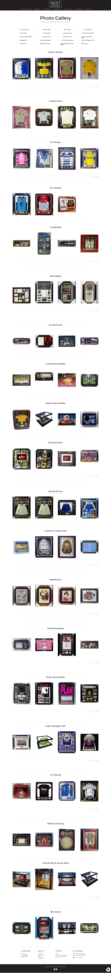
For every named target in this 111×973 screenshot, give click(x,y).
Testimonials (41, 958)
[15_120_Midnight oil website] (89, 704)
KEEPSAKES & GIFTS (79, 9)
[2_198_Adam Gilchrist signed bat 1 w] (67, 254)
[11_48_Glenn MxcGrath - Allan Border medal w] (89, 128)
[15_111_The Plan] (67, 704)
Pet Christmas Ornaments (61, 955)
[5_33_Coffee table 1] (67, 391)
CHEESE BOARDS (57, 9)
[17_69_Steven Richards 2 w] (89, 802)
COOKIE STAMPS (67, 9)
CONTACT (47, 966)
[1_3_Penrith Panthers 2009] (22, 169)
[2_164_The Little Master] (44, 254)
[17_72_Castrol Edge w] (44, 802)
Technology (41, 955)
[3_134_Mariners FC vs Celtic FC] (44, 79)
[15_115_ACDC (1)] (44, 704)
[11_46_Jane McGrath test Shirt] (22, 128)
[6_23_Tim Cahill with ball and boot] (22, 430)
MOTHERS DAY (37, 9)
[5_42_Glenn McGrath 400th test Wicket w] (22, 391)
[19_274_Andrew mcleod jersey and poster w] (67, 215)
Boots (85, 43)
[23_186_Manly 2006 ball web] (67, 890)
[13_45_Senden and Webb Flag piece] (89, 655)
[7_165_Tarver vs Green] (44, 469)
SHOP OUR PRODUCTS (56, 966)
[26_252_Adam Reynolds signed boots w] (22, 939)
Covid (56, 953)
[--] (67, 169)
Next (96, 86)
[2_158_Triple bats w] (89, 254)
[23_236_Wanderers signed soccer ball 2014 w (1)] (22, 890)
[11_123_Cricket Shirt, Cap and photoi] (44, 128)
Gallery (39, 956)
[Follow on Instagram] (56, 969)
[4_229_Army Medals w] (67, 303)
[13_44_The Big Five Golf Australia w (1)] (67, 655)
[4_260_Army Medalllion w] (89, 303)
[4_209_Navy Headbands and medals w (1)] (44, 303)
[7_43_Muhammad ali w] (89, 465)
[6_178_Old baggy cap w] (89, 430)
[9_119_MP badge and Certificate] (44, 352)
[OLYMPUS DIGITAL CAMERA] (44, 169)
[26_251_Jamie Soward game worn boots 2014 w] (44, 939)
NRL (82, 43)
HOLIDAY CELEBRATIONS (25, 9)
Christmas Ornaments (60, 956)
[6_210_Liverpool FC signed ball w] (67, 430)
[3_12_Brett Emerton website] (22, 79)
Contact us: (23, 953)
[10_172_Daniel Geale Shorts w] (67, 518)
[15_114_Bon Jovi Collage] (22, 704)
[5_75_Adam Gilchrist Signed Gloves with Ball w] (89, 391)
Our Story (40, 953)
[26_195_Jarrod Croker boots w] (89, 939)
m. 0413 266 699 (24, 956)
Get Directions (79, 957)
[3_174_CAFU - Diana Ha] (89, 79)
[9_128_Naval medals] (67, 352)
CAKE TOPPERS (47, 9)
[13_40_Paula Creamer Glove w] (44, 655)
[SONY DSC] (22, 850)
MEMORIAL (88, 9)
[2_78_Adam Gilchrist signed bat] (22, 254)
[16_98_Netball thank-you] (89, 753)
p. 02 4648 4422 (24, 955)
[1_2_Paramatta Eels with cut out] (89, 169)
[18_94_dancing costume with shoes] (89, 850)
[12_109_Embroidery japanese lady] (67, 606)
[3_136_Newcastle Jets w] (67, 79)
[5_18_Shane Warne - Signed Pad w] (44, 383)
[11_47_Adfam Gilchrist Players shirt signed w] (67, 128)
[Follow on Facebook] (54, 969)
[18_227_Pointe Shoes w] (44, 850)
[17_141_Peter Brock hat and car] (22, 802)
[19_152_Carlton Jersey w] (22, 215)
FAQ (64, 966)
